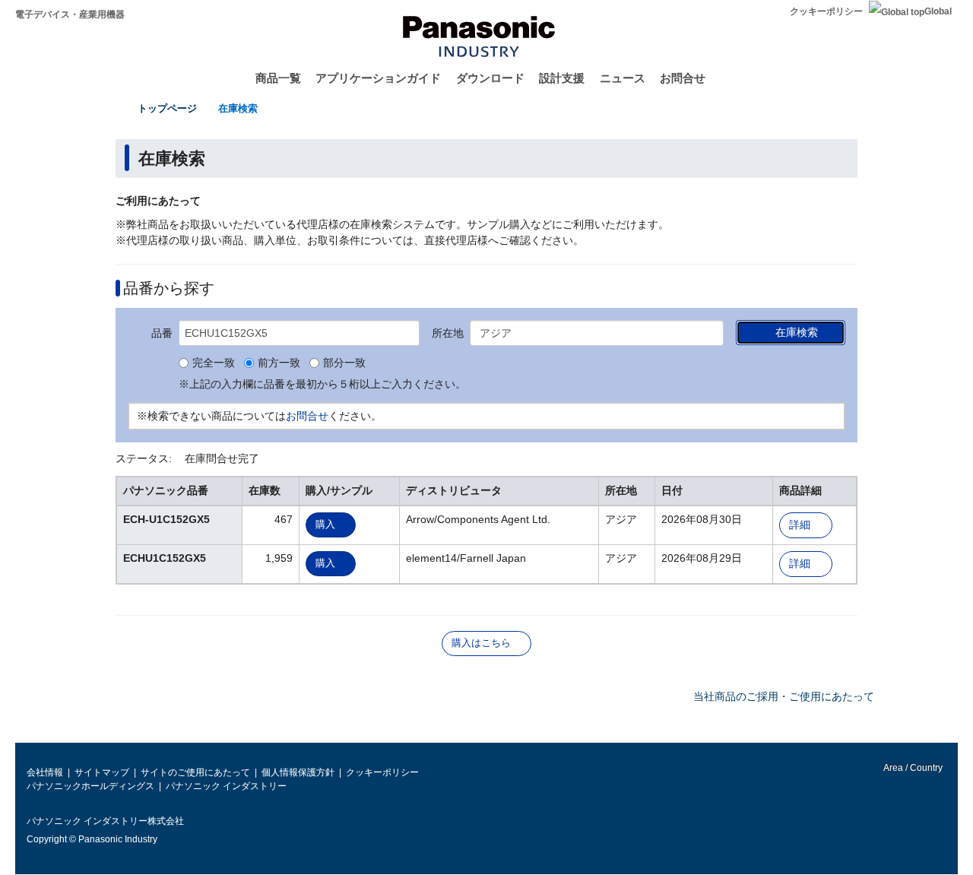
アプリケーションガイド (378, 77)
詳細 (799, 525)
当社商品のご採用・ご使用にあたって (783, 696)
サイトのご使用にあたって (195, 772)
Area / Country (912, 767)
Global (938, 11)
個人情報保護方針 (297, 772)
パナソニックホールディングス (90, 786)
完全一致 (213, 363)
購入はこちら (481, 642)
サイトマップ (101, 772)
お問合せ (682, 77)
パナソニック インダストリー (226, 786)
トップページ (167, 108)
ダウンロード (490, 77)
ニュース (622, 77)
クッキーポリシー (826, 11)
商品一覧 (278, 77)
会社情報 (45, 772)
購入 (325, 524)
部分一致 (344, 363)
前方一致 (279, 363)
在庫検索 (238, 108)
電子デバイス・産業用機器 (70, 14)
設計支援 (562, 77)
